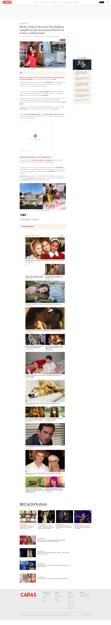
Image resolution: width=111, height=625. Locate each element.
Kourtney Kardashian (25, 219)
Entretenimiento (53, 2)
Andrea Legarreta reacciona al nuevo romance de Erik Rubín (52, 578)
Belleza (46, 2)
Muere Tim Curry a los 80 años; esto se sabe (82, 100)
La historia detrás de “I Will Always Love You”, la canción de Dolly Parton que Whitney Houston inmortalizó (82, 84)
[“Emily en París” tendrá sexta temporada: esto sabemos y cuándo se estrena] (28, 516)
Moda (41, 2)
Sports (60, 2)
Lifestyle (36, 2)
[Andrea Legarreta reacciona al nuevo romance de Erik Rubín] (28, 578)
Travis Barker (35, 219)
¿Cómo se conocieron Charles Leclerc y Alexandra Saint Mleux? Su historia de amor (83, 78)
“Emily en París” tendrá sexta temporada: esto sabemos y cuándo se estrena (27, 527)
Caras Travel (76, 2)
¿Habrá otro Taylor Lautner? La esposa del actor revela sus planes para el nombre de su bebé (82, 90)
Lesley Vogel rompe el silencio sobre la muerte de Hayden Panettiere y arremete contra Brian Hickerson (51, 540)
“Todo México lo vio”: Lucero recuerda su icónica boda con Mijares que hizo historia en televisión (81, 73)
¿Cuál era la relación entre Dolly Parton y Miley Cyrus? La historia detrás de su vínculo (53, 553)
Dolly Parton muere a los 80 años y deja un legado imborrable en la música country (53, 566)
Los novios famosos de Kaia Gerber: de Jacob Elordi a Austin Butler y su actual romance (46, 527)
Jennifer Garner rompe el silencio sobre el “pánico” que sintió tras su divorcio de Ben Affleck (82, 95)
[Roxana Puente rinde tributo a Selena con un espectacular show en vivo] (64, 516)
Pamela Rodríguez (27, 226)
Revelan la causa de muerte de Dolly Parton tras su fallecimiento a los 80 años (82, 527)
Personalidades (68, 2)
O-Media (70, 592)
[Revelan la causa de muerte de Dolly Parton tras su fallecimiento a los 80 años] (82, 516)
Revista (101, 2)
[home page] (8, 2)
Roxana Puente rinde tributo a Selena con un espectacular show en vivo (64, 527)
